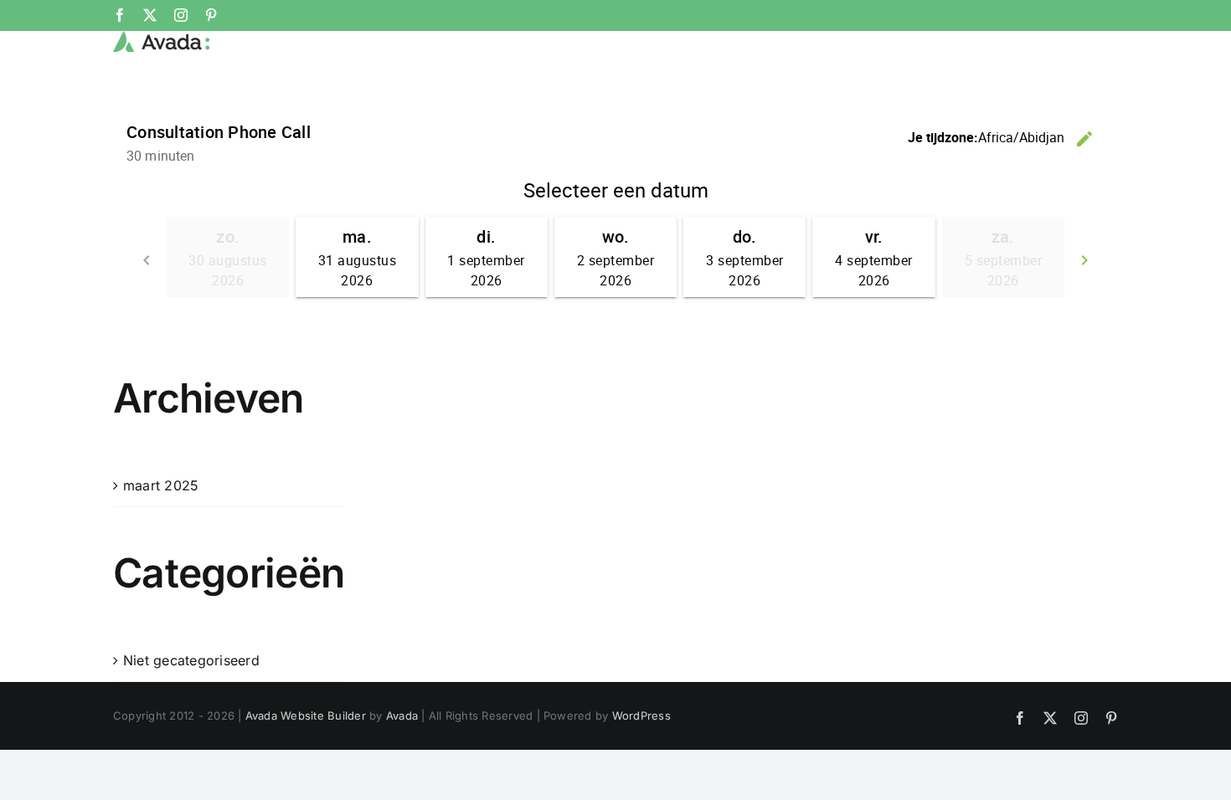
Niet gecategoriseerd (191, 660)
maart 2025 (160, 485)
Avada (402, 715)
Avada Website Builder (305, 715)
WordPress (641, 715)
